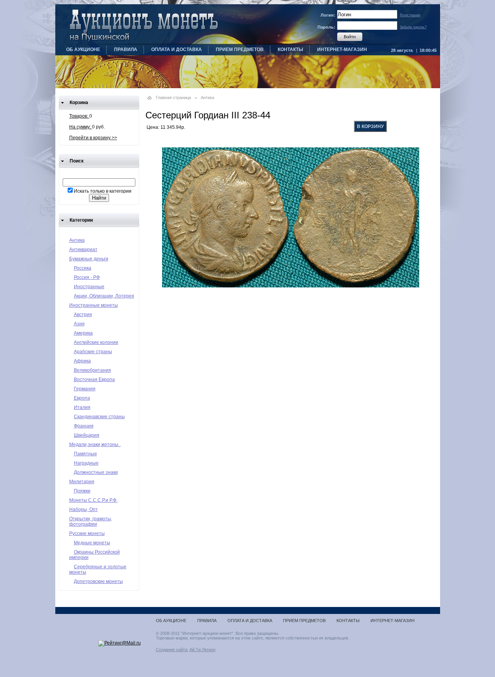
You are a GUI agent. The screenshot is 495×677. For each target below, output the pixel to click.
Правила (125, 49)
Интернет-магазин (342, 49)
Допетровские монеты (98, 581)
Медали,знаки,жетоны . (95, 444)
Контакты (290, 49)
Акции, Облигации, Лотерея (104, 296)
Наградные (86, 463)
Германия (85, 388)
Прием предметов (240, 49)
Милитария (81, 481)
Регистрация (410, 15)
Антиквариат (83, 249)
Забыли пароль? (413, 27)
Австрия (83, 314)
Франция (84, 426)
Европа (82, 398)
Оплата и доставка (176, 49)
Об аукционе (83, 49)
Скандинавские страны (99, 416)
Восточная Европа (94, 379)
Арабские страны (93, 351)
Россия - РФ (87, 277)
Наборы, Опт (83, 509)
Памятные (85, 453)
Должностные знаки (96, 472)
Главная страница (173, 97)
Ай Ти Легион (202, 649)
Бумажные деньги (88, 259)
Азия (79, 324)
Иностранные (89, 286)
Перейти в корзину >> (93, 137)
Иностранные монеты (93, 305)
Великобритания (92, 370)
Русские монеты (87, 533)
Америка (83, 333)
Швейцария (86, 435)
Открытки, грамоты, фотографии (90, 521)
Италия (82, 407)
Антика (77, 240)
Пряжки (82, 491)
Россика (82, 268)
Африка (82, 361)
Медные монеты (92, 542)
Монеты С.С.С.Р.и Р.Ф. (93, 500)
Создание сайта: (172, 649)
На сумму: (80, 127)
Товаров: (79, 116)
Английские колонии (96, 342)
